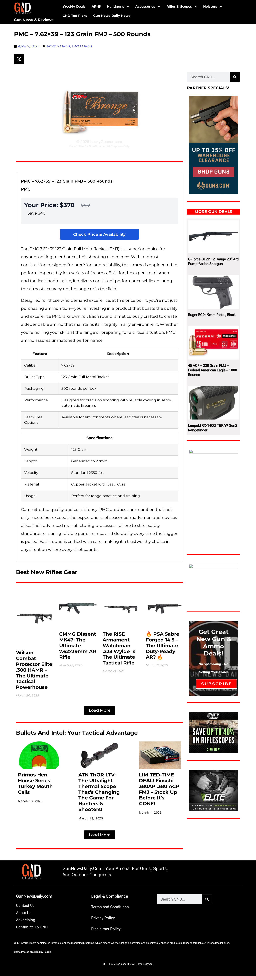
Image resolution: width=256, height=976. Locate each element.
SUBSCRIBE (216, 683)
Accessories (145, 6)
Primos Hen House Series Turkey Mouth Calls (35, 783)
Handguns (115, 6)
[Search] (235, 77)
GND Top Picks (75, 16)
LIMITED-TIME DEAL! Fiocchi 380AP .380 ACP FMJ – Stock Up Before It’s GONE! (159, 789)
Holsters (210, 6)
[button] (99, 710)
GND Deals (82, 46)
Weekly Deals (74, 6)
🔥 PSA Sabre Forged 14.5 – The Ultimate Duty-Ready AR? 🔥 (162, 645)
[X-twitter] (19, 59)
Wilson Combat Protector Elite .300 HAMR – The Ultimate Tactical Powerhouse (34, 670)
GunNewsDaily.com (34, 896)
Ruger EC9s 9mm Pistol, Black (212, 315)
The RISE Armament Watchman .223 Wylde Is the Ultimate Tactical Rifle (119, 648)
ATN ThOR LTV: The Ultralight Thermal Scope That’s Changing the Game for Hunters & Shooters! (99, 792)
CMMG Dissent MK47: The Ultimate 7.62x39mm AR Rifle (77, 645)
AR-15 (96, 6)
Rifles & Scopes (179, 6)
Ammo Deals (58, 46)
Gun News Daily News (111, 16)
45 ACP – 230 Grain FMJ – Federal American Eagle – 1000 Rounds (212, 370)
